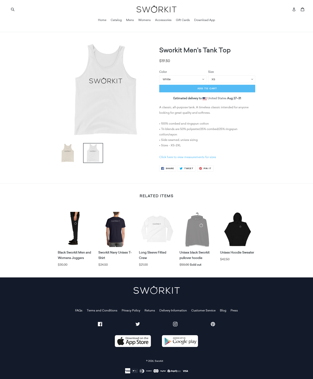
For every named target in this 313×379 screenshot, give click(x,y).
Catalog (116, 20)
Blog (223, 310)
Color (163, 72)
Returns (150, 310)
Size (211, 72)
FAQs (78, 310)
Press (234, 310)
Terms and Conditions (102, 310)
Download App (204, 20)
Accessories (163, 20)
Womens (144, 20)
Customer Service (203, 310)
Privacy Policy (131, 310)
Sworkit (159, 361)
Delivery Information (173, 310)
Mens (130, 20)
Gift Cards (183, 20)
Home (102, 20)
